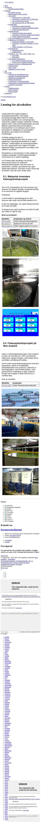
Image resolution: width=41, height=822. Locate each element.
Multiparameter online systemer (17, 14)
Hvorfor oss (8, 7)
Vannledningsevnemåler (8, 564)
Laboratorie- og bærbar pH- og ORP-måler (25, 19)
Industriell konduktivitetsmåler (21, 26)
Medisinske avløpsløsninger (16, 78)
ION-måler (15, 55)
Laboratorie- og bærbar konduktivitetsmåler (25, 28)
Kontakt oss (8, 93)
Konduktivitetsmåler (22, 561)
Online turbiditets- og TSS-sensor (22, 47)
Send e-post (4, 568)
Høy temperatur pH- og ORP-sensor (23, 23)
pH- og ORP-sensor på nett (20, 21)
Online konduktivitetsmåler (21, 563)
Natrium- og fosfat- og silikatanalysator (20, 64)
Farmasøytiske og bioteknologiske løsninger (21, 83)
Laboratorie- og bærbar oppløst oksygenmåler (26, 35)
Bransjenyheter (12, 92)
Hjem (6, 5)
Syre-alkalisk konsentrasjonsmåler (22, 61)
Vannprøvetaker (13, 66)
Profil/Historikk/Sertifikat (16, 9)
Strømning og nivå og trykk (16, 69)
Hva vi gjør (8, 73)
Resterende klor (13, 48)
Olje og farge (12, 67)
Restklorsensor (16, 52)
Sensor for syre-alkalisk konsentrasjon (23, 62)
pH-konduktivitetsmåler (8, 561)
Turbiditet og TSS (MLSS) (16, 40)
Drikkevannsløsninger (15, 79)
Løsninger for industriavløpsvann (18, 76)
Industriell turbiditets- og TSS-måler (23, 42)
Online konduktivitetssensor (20, 30)
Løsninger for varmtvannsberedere (18, 81)
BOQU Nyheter (13, 90)
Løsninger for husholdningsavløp (18, 74)
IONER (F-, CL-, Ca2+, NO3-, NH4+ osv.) (21, 54)
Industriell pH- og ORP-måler (21, 17)
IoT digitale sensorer (14, 12)
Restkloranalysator (17, 50)
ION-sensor (15, 57)
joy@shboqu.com (10, 96)
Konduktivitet (12, 24)
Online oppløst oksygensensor (21, 36)
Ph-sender (19, 564)
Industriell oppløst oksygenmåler (22, 33)
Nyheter (7, 86)
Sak (6, 71)
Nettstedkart (11, 559)
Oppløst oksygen (13, 31)
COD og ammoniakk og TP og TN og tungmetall (23, 38)
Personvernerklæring (11, 529)
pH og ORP (12, 16)
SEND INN (4, 556)
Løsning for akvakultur (15, 85)
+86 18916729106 (15, 535)
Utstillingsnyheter (13, 88)
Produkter (7, 11)
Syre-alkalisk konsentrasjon (16, 59)
